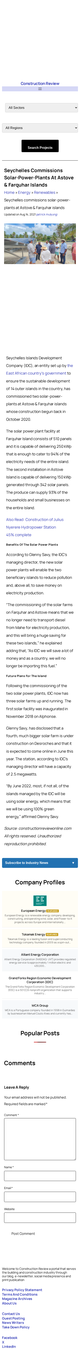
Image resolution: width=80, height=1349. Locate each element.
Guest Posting (13, 1318)
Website (9, 1209)
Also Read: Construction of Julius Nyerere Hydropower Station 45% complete (35, 527)
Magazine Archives (17, 1298)
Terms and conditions (20, 1294)
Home (9, 192)
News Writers (13, 1322)
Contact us (11, 1313)
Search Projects (40, 147)
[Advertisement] (40, 40)
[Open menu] (40, 88)
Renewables (44, 192)
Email (8, 1188)
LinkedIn (9, 1346)
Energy (24, 192)
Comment (11, 1115)
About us (9, 1303)
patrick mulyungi (46, 214)
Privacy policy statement (22, 1290)
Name (9, 1167)
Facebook (9, 1337)
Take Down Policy (15, 1327)
